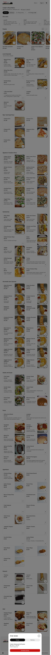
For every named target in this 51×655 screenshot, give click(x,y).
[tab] (17, 640)
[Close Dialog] (39, 636)
